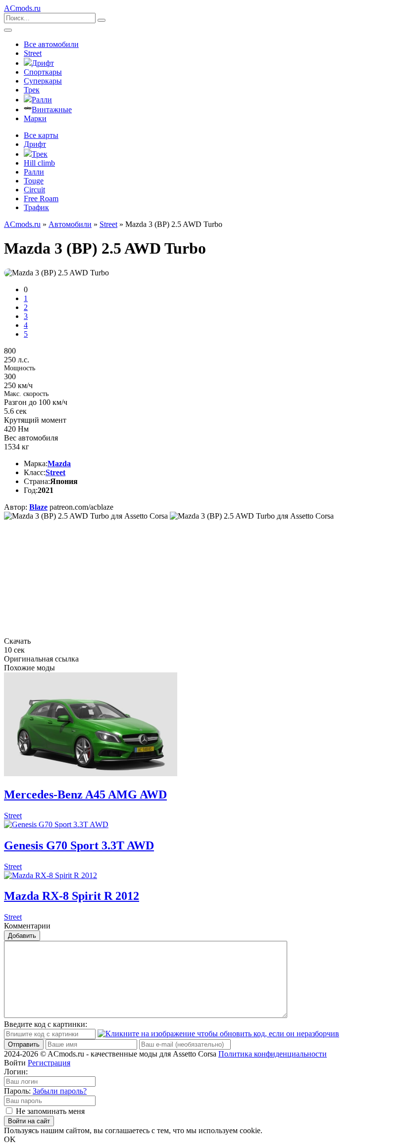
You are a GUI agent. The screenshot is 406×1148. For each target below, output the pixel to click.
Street (33, 53)
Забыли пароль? (60, 1091)
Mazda (59, 463)
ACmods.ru (22, 224)
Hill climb (39, 163)
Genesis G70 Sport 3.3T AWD (79, 845)
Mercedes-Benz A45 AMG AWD (85, 794)
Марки (35, 118)
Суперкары (43, 81)
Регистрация (49, 1063)
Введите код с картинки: (45, 1024)
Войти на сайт (29, 1121)
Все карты (41, 135)
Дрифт (43, 63)
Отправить (24, 1044)
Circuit (34, 189)
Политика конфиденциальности (272, 1054)
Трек (32, 90)
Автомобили (70, 224)
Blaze (38, 507)
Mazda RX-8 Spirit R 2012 (71, 895)
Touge (34, 181)
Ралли (42, 99)
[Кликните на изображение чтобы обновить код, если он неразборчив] (218, 1033)
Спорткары (43, 72)
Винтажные (52, 109)
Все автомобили (51, 44)
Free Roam (41, 198)
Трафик (36, 207)
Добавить (22, 935)
